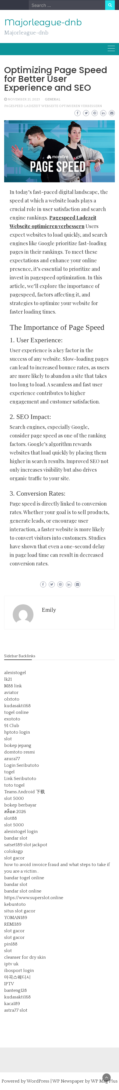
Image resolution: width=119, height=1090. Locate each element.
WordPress (38, 1081)
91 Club (11, 725)
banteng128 (15, 990)
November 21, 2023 (24, 99)
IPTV (9, 983)
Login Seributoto (21, 765)
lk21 (8, 679)
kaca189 (12, 1003)
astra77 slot (15, 1010)
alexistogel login (21, 831)
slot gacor (14, 858)
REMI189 (12, 924)
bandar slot (15, 838)
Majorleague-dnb (43, 22)
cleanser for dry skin (25, 957)
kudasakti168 (17, 705)
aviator (11, 692)
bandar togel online (24, 877)
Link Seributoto (20, 778)
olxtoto (11, 699)
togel (9, 772)
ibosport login (19, 970)
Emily (49, 610)
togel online (16, 712)
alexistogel (15, 672)
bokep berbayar (20, 805)
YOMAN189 (15, 917)
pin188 (10, 944)
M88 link (13, 685)
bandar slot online (22, 891)
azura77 (12, 758)
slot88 (10, 818)
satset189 (13, 844)
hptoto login (17, 732)
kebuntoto (15, 904)
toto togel (14, 785)
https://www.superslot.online (33, 897)
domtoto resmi (19, 752)
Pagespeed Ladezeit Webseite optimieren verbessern (53, 106)
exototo (12, 719)
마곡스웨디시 (17, 977)
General (52, 99)
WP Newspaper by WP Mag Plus (85, 1081)
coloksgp (13, 851)
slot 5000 (14, 798)
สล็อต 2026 (15, 811)
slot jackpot (35, 844)
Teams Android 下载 (24, 791)
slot (8, 738)
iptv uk (11, 963)
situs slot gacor (19, 911)
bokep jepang (17, 745)
